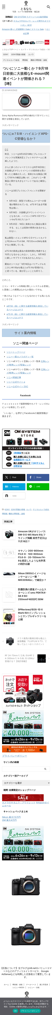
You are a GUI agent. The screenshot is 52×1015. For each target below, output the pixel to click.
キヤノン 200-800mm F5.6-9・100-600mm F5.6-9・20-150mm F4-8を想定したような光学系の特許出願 (32, 557)
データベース (31, 985)
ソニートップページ (16, 352)
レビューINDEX (18, 987)
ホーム (6, 985)
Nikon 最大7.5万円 (11, 817)
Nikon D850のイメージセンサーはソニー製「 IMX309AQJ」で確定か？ (32, 576)
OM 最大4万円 (9, 820)
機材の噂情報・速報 (17, 513)
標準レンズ (14, 365)
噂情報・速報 (17, 985)
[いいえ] (48, 1006)
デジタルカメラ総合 (41, 509)
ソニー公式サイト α (16, 382)
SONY (7, 509)
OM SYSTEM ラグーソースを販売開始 (31, 17)
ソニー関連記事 (14, 377)
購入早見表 (44, 985)
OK (15, 1011)
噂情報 (4, 513)
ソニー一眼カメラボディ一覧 (20, 356)
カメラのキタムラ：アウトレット (18, 802)
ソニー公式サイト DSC (17, 386)
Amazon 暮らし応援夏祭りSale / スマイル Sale (23, 29)
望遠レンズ (25, 365)
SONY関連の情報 (18, 509)
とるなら (26, 8)
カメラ (29, 509)
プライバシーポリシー (14, 755)
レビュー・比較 (34, 987)
